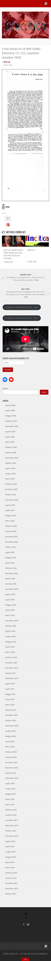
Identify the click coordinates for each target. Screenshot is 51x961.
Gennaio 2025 (10, 452)
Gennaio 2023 (10, 531)
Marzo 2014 (10, 867)
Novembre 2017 (11, 668)
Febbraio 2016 (11, 752)
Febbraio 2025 (11, 447)
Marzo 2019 (10, 615)
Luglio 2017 (10, 689)
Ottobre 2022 (10, 547)
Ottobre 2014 (10, 831)
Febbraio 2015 (11, 810)
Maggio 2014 (10, 857)
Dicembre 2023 (11, 489)
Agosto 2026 (10, 405)
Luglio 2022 (10, 552)
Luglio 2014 (10, 846)
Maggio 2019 (10, 605)
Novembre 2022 (11, 542)
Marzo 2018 (10, 652)
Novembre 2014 (11, 825)
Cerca (5, 388)
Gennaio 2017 (10, 710)
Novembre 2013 (11, 888)
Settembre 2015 (11, 778)
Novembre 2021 (11, 573)
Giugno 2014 (10, 852)
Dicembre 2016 (11, 715)
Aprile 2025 (9, 442)
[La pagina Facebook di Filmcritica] (24, 924)
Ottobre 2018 (10, 626)
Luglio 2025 (10, 437)
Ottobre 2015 (10, 773)
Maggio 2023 (10, 515)
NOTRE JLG (7, 62)
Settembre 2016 (11, 725)
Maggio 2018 (10, 641)
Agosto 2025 (10, 431)
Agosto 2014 (10, 841)
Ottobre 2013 (10, 894)
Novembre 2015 (11, 768)
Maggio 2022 (10, 557)
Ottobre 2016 (10, 720)
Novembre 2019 (11, 589)
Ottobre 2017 (10, 673)
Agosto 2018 (10, 631)
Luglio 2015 (10, 783)
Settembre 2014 (11, 836)
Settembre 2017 (11, 678)
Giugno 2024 (10, 473)
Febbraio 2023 (11, 526)
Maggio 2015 (10, 794)
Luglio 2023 (10, 510)
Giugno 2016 (10, 731)
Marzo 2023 (10, 521)
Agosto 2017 (10, 683)
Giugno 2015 (10, 788)
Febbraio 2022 (11, 568)
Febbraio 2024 (11, 484)
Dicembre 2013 (11, 883)
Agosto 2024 (10, 468)
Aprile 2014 (9, 862)
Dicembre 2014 (11, 820)
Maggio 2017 (10, 694)
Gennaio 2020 (10, 584)
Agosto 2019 (10, 594)
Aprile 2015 (9, 799)
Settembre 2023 (11, 500)
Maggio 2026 (10, 416)
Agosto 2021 (10, 578)
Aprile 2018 (9, 647)
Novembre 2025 (11, 426)
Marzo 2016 (10, 746)
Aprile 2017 (9, 699)
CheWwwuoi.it (43, 954)
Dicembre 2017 (11, 662)
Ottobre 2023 (10, 494)
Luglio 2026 (10, 410)
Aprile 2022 (9, 563)
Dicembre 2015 (11, 762)
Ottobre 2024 (10, 463)
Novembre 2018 (11, 620)
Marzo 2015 (10, 804)
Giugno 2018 (10, 636)
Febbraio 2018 (11, 657)
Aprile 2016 (9, 741)
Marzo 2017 (10, 705)
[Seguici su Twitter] (28, 924)
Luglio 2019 (10, 599)
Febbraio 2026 (11, 421)
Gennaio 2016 (10, 757)
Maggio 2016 (10, 736)
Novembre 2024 (11, 458)
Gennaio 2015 (10, 815)
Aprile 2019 (9, 610)
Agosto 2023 (10, 505)
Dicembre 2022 (11, 536)
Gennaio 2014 (10, 878)
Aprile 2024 (9, 479)
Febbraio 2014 (11, 873)
